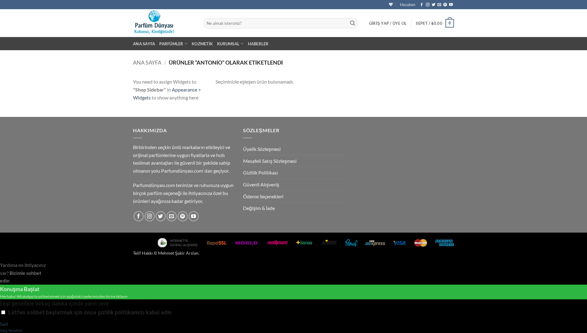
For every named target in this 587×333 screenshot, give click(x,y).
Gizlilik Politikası (260, 172)
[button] (388, 23)
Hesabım (407, 4)
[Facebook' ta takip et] (421, 5)
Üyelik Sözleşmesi (262, 149)
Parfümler (171, 43)
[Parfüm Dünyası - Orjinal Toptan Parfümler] (163, 23)
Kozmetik (202, 43)
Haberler (258, 43)
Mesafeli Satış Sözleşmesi (270, 161)
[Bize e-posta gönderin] (439, 5)
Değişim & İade (259, 208)
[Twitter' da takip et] (433, 5)
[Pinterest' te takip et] (445, 5)
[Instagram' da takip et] (428, 5)
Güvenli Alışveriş (261, 184)
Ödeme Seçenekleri (263, 196)
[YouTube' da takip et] (451, 5)
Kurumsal (228, 43)
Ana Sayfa (144, 43)
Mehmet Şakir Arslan (178, 253)
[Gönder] (352, 23)
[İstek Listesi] (391, 4)
